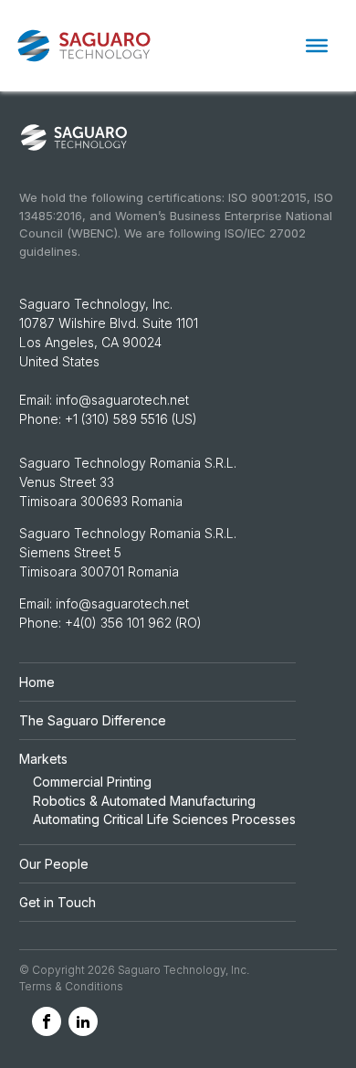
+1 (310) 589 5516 (116, 419)
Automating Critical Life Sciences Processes (164, 819)
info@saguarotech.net (122, 399)
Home (37, 682)
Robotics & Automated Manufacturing (144, 801)
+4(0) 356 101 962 (120, 622)
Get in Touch (57, 902)
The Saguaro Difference (92, 720)
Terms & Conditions (71, 986)
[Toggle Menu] (317, 45)
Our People (54, 864)
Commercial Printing (92, 781)
